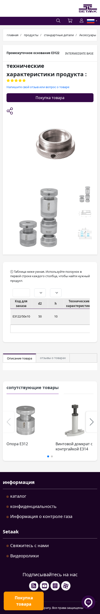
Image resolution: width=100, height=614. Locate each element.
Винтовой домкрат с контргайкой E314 (74, 446)
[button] (10, 111)
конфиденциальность (33, 506)
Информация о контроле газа (41, 516)
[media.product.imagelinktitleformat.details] (38, 218)
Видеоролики (24, 556)
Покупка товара (50, 97)
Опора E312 (17, 443)
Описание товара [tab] (19, 358)
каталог (18, 496)
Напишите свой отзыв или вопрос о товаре (38, 87)
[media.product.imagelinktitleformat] (26, 420)
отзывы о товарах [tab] (53, 358)
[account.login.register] (81, 21)
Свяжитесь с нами (29, 545)
